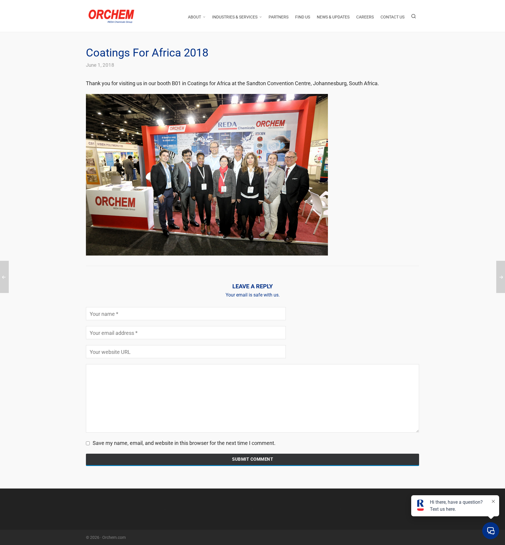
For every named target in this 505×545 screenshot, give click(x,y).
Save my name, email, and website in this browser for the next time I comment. (184, 443)
